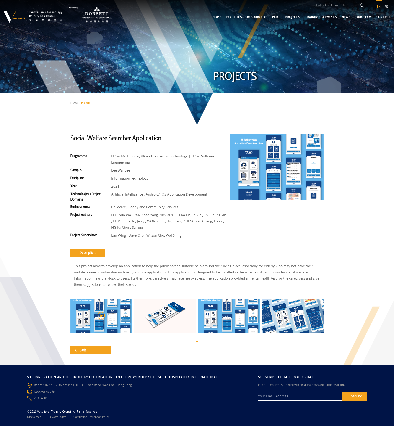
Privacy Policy (57, 417)
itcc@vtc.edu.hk (44, 391)
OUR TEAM (363, 17)
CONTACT (383, 17)
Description (88, 252)
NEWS (346, 17)
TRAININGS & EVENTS (321, 17)
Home (74, 103)
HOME (217, 17)
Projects (85, 103)
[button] (197, 342)
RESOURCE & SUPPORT (263, 17)
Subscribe (354, 396)
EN (379, 7)
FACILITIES (234, 17)
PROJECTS (292, 17)
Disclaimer (34, 417)
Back (83, 350)
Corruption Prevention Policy (91, 417)
